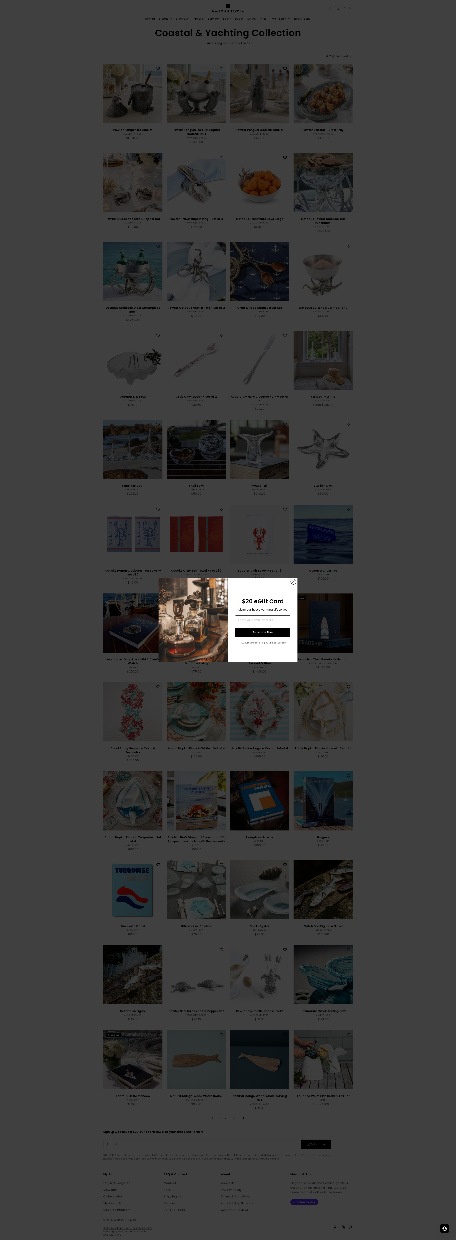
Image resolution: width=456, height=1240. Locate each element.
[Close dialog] (293, 581)
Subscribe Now (262, 632)
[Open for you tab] (444, 1228)
